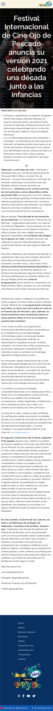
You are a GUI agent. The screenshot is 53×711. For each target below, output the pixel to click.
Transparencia (24, 654)
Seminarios (22, 636)
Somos (21, 623)
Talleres (21, 641)
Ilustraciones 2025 (25, 645)
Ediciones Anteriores (26, 632)
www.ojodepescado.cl (19, 432)
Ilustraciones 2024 (25, 650)
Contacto (22, 659)
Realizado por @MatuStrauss (16, 708)
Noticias (21, 627)
